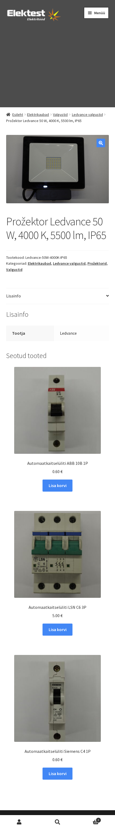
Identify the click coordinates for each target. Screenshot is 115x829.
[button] (101, 143)
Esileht (17, 114)
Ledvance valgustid (87, 114)
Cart (88, 818)
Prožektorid (97, 263)
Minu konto (19, 822)
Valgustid (60, 114)
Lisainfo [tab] (13, 296)
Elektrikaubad (38, 114)
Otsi (57, 822)
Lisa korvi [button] (58, 485)
